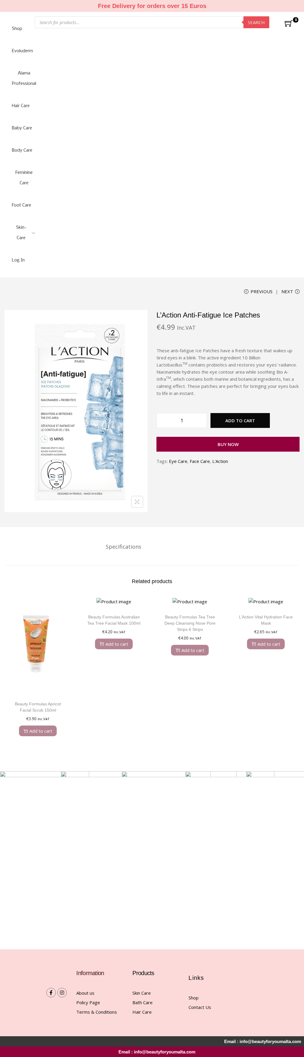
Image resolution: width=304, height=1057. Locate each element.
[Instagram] (62, 992)
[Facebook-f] (51, 992)
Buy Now (228, 444)
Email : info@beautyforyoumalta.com (156, 1051)
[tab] (123, 546)
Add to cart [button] (40, 731)
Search (256, 22)
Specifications (123, 546)
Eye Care (178, 461)
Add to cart (240, 420)
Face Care (200, 461)
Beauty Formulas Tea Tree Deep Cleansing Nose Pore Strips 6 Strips (190, 623)
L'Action (220, 461)
